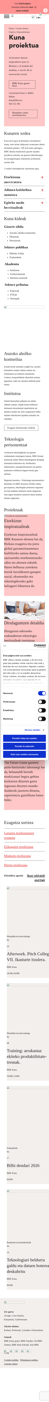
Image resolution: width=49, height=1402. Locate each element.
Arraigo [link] (7, 1315)
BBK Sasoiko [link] (27, 1341)
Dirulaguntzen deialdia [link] (24, 622)
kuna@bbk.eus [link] (15, 100)
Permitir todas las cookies (24, 738)
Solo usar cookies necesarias (24, 754)
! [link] (28, 10)
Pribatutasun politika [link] (29, 1360)
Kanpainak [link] (9, 1319)
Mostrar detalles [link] (32, 730)
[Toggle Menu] (6, 16)
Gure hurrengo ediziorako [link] (22, 7)
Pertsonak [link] (16, 1330)
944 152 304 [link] (14, 104)
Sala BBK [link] (34, 1345)
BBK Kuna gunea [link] (12, 1341)
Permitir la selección (24, 746)
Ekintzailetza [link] (37, 1330)
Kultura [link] (7, 1330)
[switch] (42, 701)
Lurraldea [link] (26, 1330)
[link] (45, 10)
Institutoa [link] (12, 393)
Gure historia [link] (18, 1315)
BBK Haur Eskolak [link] (20, 1345)
